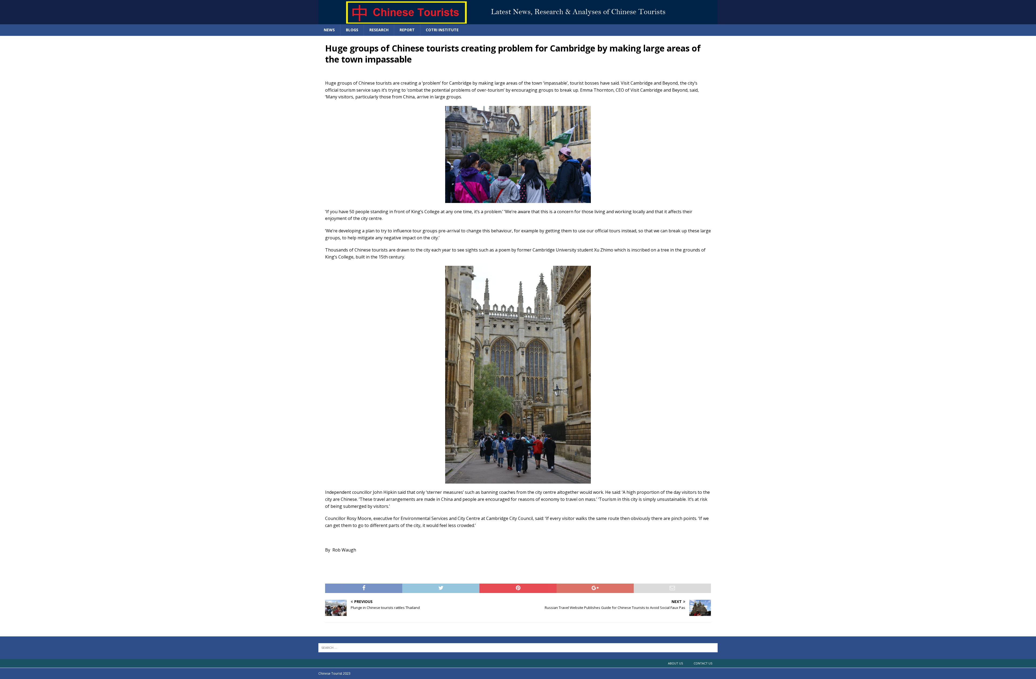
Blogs (352, 29)
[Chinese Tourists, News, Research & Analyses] (518, 21)
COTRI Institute (442, 29)
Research (378, 29)
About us (675, 663)
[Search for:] (518, 647)
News (329, 29)
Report (407, 29)
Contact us (703, 663)
